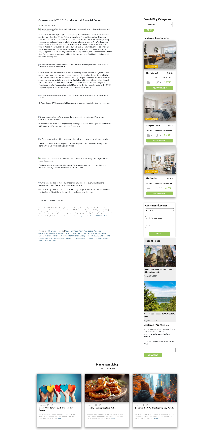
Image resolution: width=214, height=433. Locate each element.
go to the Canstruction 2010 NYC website (94, 216)
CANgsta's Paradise (92, 231)
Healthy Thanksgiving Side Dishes (101, 408)
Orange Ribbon (86, 236)
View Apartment (160, 88)
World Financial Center (47, 240)
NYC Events (51, 231)
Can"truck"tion (77, 231)
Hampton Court (153, 126)
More (59, 419)
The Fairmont (152, 73)
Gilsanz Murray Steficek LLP (50, 236)
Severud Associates (62, 238)
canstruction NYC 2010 (59, 233)
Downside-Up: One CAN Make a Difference (88, 233)
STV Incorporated (78, 238)
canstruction (43, 233)
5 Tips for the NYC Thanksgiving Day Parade (154, 408)
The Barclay (151, 178)
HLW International (71, 236)
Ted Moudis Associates (97, 238)
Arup (67, 231)
